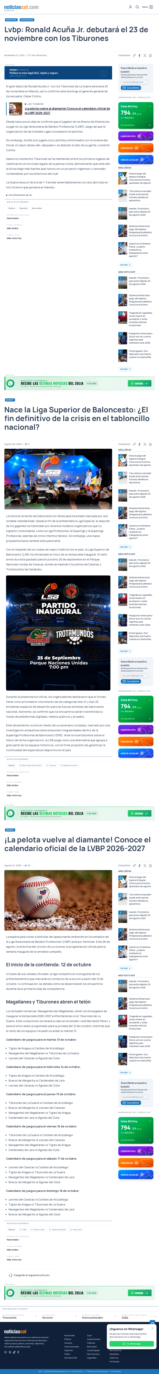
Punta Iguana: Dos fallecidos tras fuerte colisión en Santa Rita (140, 354)
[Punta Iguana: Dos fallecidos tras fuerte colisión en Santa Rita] (122, 355)
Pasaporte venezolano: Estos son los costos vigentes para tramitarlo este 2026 (141, 338)
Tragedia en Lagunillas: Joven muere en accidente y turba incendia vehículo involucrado (141, 319)
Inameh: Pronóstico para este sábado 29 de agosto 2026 (139, 211)
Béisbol (12, 208)
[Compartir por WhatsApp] (150, 55)
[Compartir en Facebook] (140, 55)
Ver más (124, 264)
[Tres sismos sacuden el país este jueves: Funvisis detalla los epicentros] (122, 196)
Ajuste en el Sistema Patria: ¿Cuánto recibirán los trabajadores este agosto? (139, 249)
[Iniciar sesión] (130, 7)
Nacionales (27, 19)
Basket (10, 400)
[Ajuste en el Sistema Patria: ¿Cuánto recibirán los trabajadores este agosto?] (122, 248)
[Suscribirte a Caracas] (47, 765)
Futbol (10, 1292)
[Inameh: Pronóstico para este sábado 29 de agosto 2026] (122, 213)
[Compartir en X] (145, 55)
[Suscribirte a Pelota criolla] (32, 1230)
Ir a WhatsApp (134, 1343)
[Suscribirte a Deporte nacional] (61, 765)
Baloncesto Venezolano (32, 765)
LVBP (24, 1229)
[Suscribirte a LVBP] (21, 1230)
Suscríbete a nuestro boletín (134, 69)
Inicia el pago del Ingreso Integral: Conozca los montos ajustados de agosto (140, 178)
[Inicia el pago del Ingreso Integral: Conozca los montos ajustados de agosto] (122, 178)
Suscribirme (133, 87)
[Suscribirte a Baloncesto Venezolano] (20, 765)
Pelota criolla (39, 1229)
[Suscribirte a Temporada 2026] (50, 1230)
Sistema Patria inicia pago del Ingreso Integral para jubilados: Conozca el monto (140, 231)
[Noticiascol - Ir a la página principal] (21, 6)
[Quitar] (152, 1328)
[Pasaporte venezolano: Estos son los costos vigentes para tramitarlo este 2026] (122, 338)
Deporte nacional (70, 765)
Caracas (52, 765)
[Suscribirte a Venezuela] (71, 1230)
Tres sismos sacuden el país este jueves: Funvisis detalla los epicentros (140, 196)
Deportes (11, 19)
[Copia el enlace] (134, 55)
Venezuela (77, 1229)
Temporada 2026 (59, 1229)
